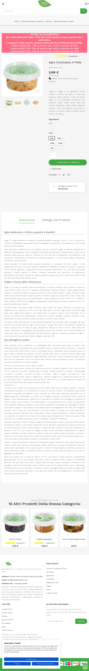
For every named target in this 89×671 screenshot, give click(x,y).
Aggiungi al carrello (69, 162)
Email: (4, 580)
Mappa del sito (52, 582)
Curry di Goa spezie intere (73, 539)
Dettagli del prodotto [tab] (56, 220)
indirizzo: (5, 576)
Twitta (64, 175)
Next (43, 76)
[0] (85, 4)
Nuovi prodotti (7, 620)
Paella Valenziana (44, 539)
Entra (48, 589)
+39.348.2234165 (20, 583)
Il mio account (51, 593)
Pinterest (69, 175)
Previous (1, 76)
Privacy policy (7, 613)
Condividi (60, 175)
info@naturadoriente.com (17, 580)
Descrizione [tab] (27, 220)
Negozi (49, 586)
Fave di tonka (15, 539)
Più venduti (6, 623)
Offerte (4, 616)
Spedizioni (50, 575)
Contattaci (50, 579)
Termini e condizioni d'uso (56, 568)
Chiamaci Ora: (8, 583)
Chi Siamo (50, 572)
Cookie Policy (7, 609)
